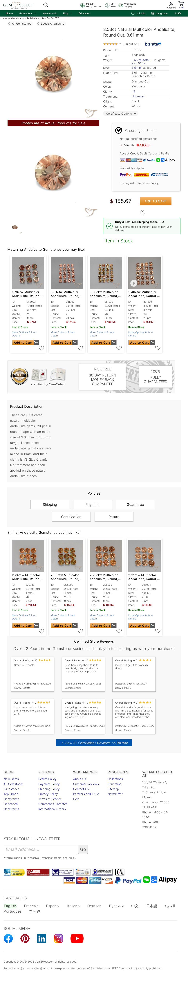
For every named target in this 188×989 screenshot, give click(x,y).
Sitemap (113, 789)
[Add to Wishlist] (142, 213)
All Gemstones (14, 784)
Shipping (50, 504)
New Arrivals (50, 13)
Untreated (138, 96)
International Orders (52, 809)
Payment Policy (49, 784)
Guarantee (135, 504)
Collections (115, 779)
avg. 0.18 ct (139, 63)
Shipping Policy (49, 789)
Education (84, 13)
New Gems (11, 779)
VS (133, 91)
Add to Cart (155, 201)
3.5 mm (137, 67)
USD (178, 13)
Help (67, 13)
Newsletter (115, 794)
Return (114, 517)
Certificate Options (119, 113)
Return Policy (47, 779)
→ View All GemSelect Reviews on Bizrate (94, 743)
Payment (93, 504)
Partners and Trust (86, 794)
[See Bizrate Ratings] (153, 44)
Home (9, 13)
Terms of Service (50, 799)
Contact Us (81, 789)
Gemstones (27, 13)
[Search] (46, 5)
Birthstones (11, 789)
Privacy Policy (48, 794)
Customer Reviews (86, 784)
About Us (79, 779)
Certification (71, 517)
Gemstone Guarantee (53, 804)
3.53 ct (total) (141, 60)
